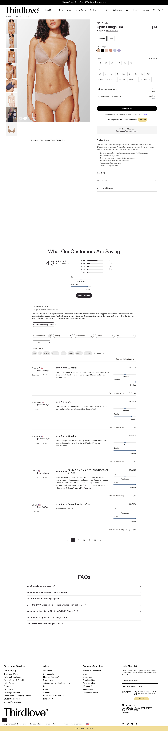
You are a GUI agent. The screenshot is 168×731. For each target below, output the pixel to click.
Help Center (9, 683)
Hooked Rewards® (51, 677)
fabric (71, 353)
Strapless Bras (89, 680)
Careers (46, 693)
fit (40, 353)
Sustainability (49, 674)
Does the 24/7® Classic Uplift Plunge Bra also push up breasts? (56, 605)
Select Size (127, 108)
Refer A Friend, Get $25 (53, 696)
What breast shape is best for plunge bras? (47, 617)
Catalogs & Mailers (12, 693)
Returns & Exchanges (13, 677)
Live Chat (125, 712)
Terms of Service (51, 724)
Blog (45, 686)
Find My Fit (49, 10)
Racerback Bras (89, 683)
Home (8, 16)
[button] (84, 728)
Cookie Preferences (12, 702)
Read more (88, 488)
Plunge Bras (88, 689)
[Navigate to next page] (100, 540)
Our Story (47, 671)
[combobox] (63, 336)
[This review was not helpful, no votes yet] (134, 393)
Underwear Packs (90, 693)
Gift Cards (8, 689)
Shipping (7, 686)
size (34, 353)
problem (88, 353)
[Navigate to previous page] (67, 540)
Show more (99, 353)
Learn (135, 10)
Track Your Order (11, 674)
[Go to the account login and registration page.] (158, 10)
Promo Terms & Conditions (15, 680)
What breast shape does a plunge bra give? (47, 592)
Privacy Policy (131, 686)
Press (45, 689)
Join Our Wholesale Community (56, 683)
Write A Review (84, 295)
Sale (127, 10)
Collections (117, 10)
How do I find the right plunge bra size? (45, 623)
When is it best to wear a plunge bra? (44, 598)
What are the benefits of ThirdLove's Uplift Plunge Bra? (52, 611)
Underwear (94, 10)
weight (79, 353)
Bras (69, 10)
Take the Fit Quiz (58, 140)
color (63, 353)
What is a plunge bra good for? (41, 586)
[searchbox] (40, 336)
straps (46, 353)
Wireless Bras (89, 686)
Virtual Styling (10, 671)
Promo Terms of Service (72, 724)
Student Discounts (12, 699)
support (55, 353)
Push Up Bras (26, 16)
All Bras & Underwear (92, 671)
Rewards (145, 10)
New (61, 10)
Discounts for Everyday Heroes (17, 696)
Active (105, 10)
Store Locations (50, 680)
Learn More (141, 699)
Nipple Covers (80, 10)
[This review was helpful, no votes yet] (129, 393)
